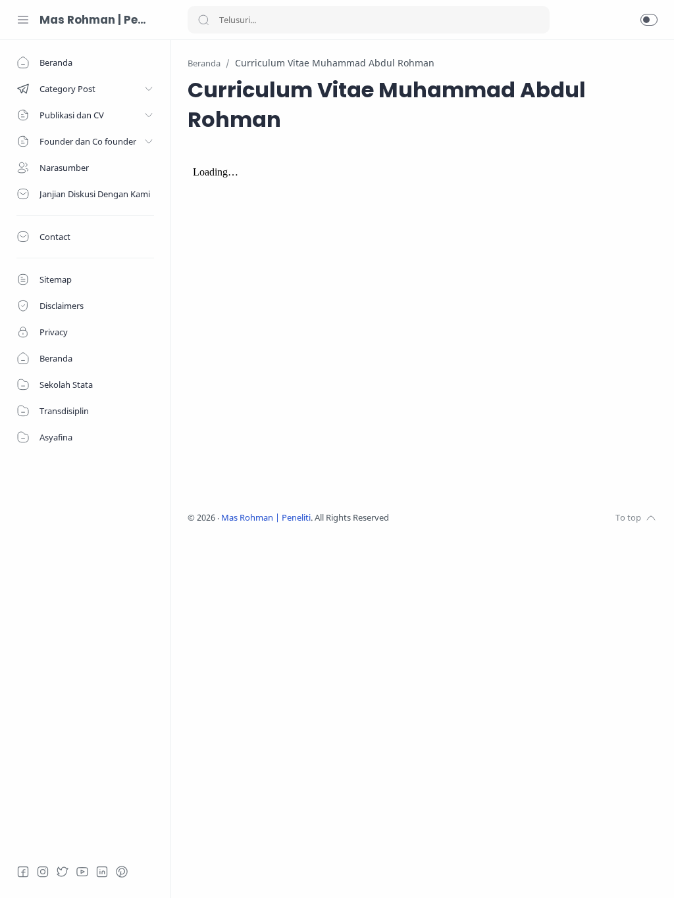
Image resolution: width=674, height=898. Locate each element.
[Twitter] (62, 871)
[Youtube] (82, 871)
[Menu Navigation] (23, 19)
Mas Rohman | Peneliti (95, 20)
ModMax (449, 517)
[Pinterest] (121, 871)
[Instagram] (42, 871)
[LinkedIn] (102, 871)
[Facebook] (23, 871)
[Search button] (203, 20)
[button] (649, 20)
